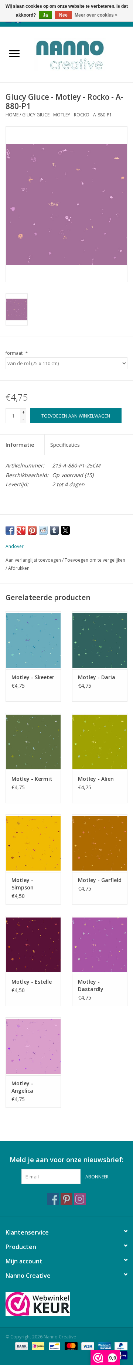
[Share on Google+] (21, 530)
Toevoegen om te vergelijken (95, 560)
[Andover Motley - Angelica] (33, 1046)
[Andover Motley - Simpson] (33, 843)
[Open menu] (14, 53)
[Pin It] (32, 530)
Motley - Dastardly (90, 985)
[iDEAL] (37, 1345)
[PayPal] (119, 1345)
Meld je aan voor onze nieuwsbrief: (66, 1160)
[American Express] (103, 1345)
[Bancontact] (53, 1345)
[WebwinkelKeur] (66, 1304)
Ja (45, 15)
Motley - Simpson (22, 883)
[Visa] (87, 1345)
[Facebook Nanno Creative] (53, 1199)
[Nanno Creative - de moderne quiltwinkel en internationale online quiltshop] (81, 53)
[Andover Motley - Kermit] (33, 742)
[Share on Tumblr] (54, 530)
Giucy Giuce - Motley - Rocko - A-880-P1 (67, 115)
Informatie (20, 444)
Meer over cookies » (96, 15)
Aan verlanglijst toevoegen (34, 560)
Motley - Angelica (22, 1087)
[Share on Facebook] (10, 530)
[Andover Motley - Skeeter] (33, 640)
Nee (63, 15)
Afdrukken (19, 568)
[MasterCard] (70, 1345)
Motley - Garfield (100, 880)
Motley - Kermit (31, 778)
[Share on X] (65, 530)
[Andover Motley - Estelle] (33, 945)
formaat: (16, 353)
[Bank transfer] (21, 1345)
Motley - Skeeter (32, 677)
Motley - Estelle (31, 981)
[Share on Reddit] (43, 530)
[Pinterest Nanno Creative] (66, 1199)
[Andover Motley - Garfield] (99, 843)
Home (12, 115)
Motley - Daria (96, 677)
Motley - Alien (96, 778)
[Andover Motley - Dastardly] (99, 945)
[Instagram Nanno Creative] (80, 1199)
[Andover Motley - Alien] (99, 742)
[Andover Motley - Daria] (99, 640)
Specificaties (65, 444)
